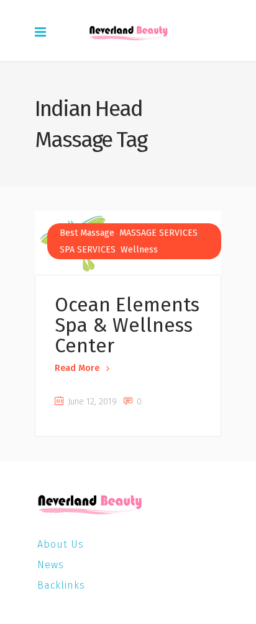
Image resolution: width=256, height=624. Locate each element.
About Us (60, 544)
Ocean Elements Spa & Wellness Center (127, 325)
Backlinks (61, 585)
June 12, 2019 (91, 401)
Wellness (139, 249)
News (50, 565)
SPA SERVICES (88, 249)
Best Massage (87, 233)
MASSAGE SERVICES (158, 233)
